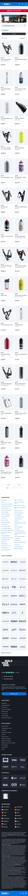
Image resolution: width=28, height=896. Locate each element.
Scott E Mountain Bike (19, 531)
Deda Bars (4, 541)
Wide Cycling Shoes (6, 526)
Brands (6, 13)
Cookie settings (5, 715)
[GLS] (6, 785)
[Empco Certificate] (6, 796)
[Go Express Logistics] (14, 785)
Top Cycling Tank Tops (19, 516)
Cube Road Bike (17, 514)
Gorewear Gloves (18, 510)
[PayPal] (6, 767)
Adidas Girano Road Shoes (7, 504)
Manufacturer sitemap (6, 740)
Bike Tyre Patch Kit (18, 500)
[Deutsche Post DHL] (6, 778)
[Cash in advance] (22, 767)
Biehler (15, 524)
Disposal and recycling (6, 717)
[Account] (22, 4)
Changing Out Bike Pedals (7, 537)
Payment (3, 734)
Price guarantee (5, 744)
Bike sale (9, 10)
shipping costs (10, 834)
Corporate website (5, 705)
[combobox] (16, 38)
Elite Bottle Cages (18, 548)
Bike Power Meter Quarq (19, 505)
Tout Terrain (17, 529)
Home (3, 13)
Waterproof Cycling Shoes (20, 542)
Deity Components (5, 516)
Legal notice (4, 703)
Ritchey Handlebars (6, 535)
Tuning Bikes (17, 538)
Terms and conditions (6, 709)
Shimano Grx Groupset (6, 510)
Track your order (5, 736)
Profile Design (4, 524)
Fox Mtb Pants (5, 547)
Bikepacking (4, 500)
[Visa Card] (14, 760)
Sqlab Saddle (4, 543)
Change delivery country (6, 844)
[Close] (25, 25)
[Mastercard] (6, 760)
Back (9, 484)
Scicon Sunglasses (18, 527)
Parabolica (16, 520)
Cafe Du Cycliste (5, 508)
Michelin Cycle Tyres (6, 545)
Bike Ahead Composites (19, 536)
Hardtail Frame (17, 540)
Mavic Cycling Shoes (18, 512)
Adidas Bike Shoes (6, 539)
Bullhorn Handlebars (6, 522)
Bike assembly (5, 747)
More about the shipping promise (15, 870)
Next (19, 484)
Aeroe (3, 502)
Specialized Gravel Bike (7, 506)
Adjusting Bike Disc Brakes (20, 522)
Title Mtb (3, 518)
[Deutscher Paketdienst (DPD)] (14, 778)
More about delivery (17, 864)
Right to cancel (5, 711)
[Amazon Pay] (14, 767)
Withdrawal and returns (7, 728)
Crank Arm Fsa (5, 520)
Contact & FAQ (5, 726)
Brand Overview (6, 652)
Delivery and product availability (8, 742)
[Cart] (25, 4)
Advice (3, 749)
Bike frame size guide (6, 738)
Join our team (4, 707)
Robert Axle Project (6, 514)
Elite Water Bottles (18, 546)
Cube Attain (17, 544)
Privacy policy (5, 713)
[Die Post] (22, 778)
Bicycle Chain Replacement (7, 530)
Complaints (4, 730)
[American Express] (22, 760)
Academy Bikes (5, 512)
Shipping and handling (6, 732)
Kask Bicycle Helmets (6, 528)
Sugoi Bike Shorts (18, 518)
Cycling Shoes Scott (6, 549)
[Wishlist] (19, 4)
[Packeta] (22, 785)
